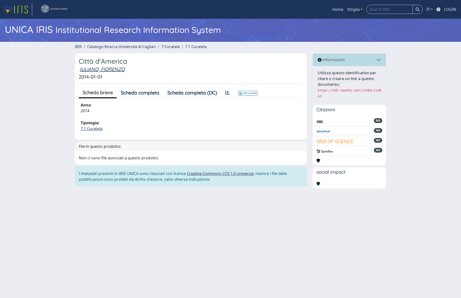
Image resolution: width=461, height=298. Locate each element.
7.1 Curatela (196, 46)
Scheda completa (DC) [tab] (192, 93)
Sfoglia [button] (353, 9)
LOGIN (450, 9)
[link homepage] (17, 9)
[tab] (227, 93)
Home (337, 9)
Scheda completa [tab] (140, 93)
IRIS (78, 46)
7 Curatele (170, 46)
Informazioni (333, 59)
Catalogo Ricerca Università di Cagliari (121, 46)
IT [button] (428, 9)
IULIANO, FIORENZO (102, 69)
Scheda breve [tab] (98, 92)
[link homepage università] (54, 9)
